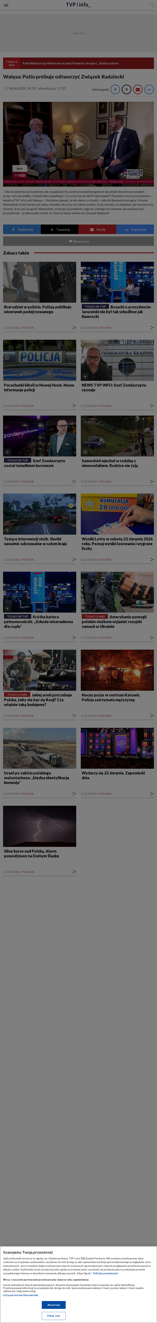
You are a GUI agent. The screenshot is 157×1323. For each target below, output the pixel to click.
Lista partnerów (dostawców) (20, 1295)
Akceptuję (53, 1304)
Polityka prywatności (105, 1273)
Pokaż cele (53, 1315)
